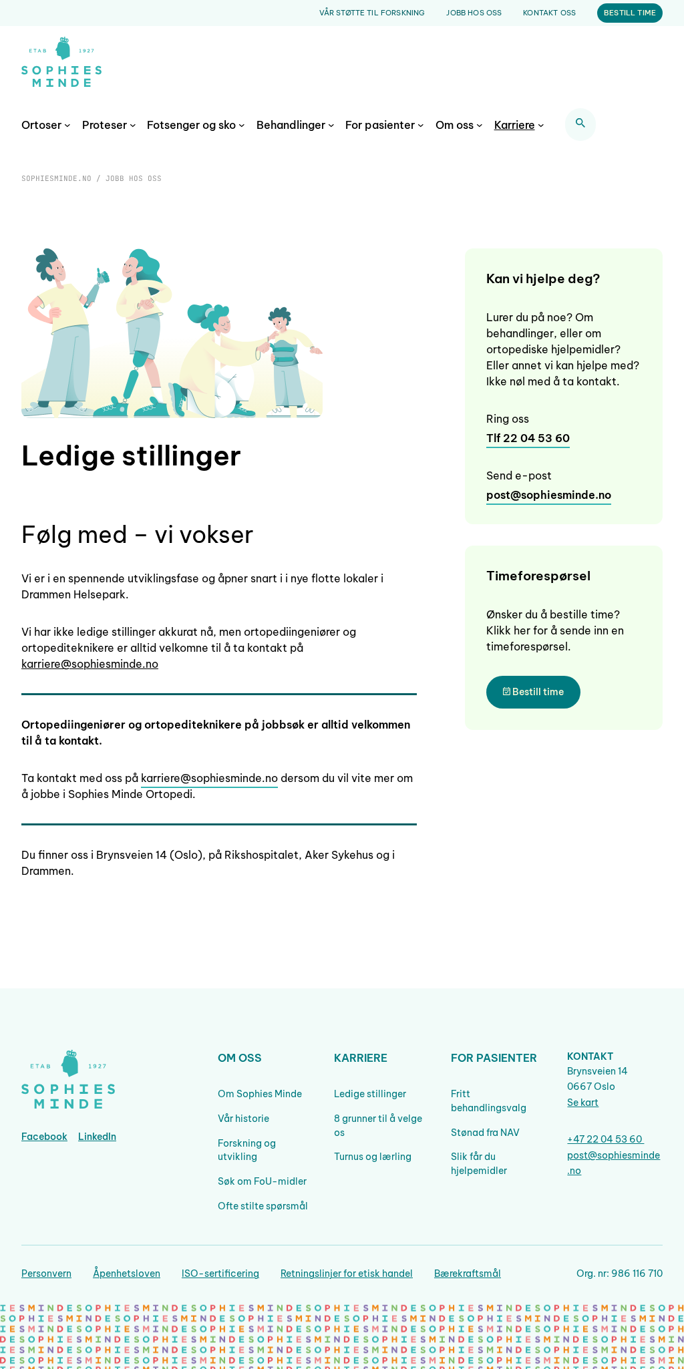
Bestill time (630, 12)
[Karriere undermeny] (541, 125)
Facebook (44, 1137)
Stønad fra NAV (485, 1133)
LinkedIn (97, 1137)
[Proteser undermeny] (133, 125)
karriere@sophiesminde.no (89, 663)
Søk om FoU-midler (262, 1181)
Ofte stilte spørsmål (263, 1206)
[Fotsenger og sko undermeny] (241, 125)
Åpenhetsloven (126, 1273)
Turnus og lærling (372, 1157)
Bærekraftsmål (467, 1273)
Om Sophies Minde (260, 1094)
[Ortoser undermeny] (67, 125)
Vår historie (243, 1119)
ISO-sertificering (220, 1273)
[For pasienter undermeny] (420, 125)
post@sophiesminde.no (548, 495)
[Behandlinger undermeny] (331, 125)
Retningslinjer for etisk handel (347, 1273)
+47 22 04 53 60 (605, 1139)
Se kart (582, 1103)
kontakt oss (549, 12)
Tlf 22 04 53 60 (528, 438)
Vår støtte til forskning (372, 12)
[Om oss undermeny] (479, 125)
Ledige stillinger (370, 1094)
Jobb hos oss (474, 12)
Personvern (46, 1273)
